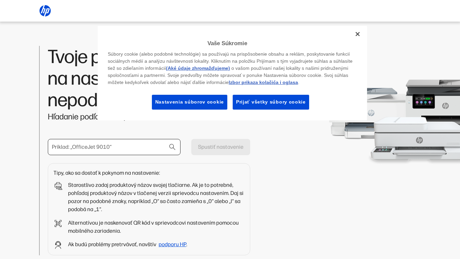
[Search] (172, 147)
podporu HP (172, 244)
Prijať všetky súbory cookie (271, 102)
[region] (232, 73)
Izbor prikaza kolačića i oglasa (263, 82)
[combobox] (114, 147)
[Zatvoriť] (357, 34)
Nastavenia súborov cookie (189, 102)
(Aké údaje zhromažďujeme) (198, 68)
